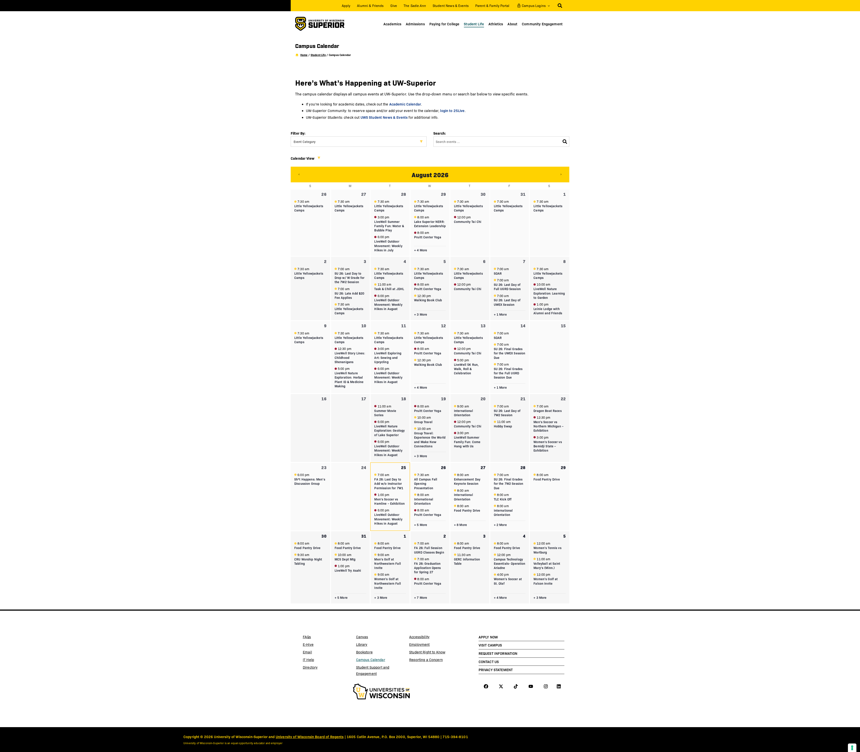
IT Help (319, 660)
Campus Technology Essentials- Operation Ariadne (509, 563)
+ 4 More (420, 250)
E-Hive (319, 645)
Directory (310, 667)
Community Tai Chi (467, 222)
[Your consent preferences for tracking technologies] (852, 747)
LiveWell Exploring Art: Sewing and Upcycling (387, 357)
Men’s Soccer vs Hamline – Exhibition (389, 501)
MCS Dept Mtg (345, 559)
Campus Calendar (370, 659)
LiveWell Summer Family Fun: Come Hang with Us (467, 441)
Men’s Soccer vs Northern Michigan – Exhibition (548, 426)
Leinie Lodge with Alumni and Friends (547, 311)
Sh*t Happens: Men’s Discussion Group (309, 481)
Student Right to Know (427, 652)
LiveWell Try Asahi (348, 570)
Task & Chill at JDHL (389, 289)
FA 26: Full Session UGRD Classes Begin (429, 550)
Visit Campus (490, 644)
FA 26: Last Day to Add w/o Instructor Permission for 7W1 (388, 483)
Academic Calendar (405, 103)
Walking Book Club (428, 300)
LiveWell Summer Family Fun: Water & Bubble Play (389, 226)
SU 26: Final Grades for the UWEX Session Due (509, 353)
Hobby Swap (503, 426)
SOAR (498, 273)
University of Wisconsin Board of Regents (310, 736)
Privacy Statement (496, 669)
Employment (419, 644)
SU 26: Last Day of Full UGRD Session (507, 286)
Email (319, 653)
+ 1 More (500, 314)
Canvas (372, 637)
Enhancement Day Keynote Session (467, 481)
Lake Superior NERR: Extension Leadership (430, 224)
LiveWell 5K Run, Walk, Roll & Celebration (466, 368)
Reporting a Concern (426, 659)
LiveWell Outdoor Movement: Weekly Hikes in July (388, 245)
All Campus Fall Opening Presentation (425, 483)
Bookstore (372, 653)
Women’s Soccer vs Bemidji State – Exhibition (547, 446)
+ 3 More (420, 314)
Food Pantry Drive (467, 510)
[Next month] (561, 174)
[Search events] (564, 141)
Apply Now (488, 636)
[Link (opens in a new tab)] (381, 692)
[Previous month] (299, 174)
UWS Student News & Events (384, 117)
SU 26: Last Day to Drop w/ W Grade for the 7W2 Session (350, 277)
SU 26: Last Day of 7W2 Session (507, 413)
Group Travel (423, 422)
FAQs (307, 636)
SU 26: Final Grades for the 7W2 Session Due (508, 483)
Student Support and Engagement (372, 670)
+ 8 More (460, 525)
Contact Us (489, 661)
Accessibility (419, 636)
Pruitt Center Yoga (427, 237)
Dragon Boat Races (547, 411)
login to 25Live (452, 110)
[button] (548, 5)
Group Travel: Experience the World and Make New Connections (429, 439)
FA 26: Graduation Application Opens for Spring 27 (427, 567)
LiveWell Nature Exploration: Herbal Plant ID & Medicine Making (349, 379)
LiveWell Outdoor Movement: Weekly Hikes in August (388, 304)
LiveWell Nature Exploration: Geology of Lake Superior (389, 430)
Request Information (498, 653)
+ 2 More (500, 525)
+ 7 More (420, 597)
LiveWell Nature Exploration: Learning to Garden (549, 293)
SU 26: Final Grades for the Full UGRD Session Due (508, 373)
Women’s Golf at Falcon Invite (545, 581)
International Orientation (463, 413)
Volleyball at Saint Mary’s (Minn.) (546, 565)
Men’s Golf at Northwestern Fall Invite (387, 563)
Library (372, 645)
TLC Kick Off (503, 499)
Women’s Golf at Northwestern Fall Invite (387, 583)
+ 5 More (420, 525)
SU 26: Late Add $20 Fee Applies (349, 295)
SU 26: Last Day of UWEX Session (507, 302)
